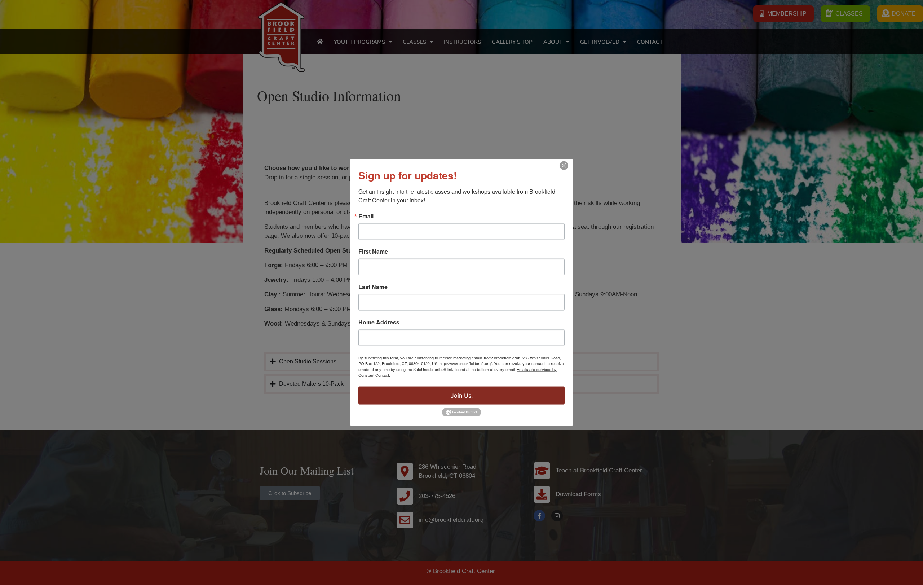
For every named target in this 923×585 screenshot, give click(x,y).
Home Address (378, 322)
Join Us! (462, 395)
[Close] (564, 165)
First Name (373, 251)
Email (366, 216)
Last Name (373, 286)
